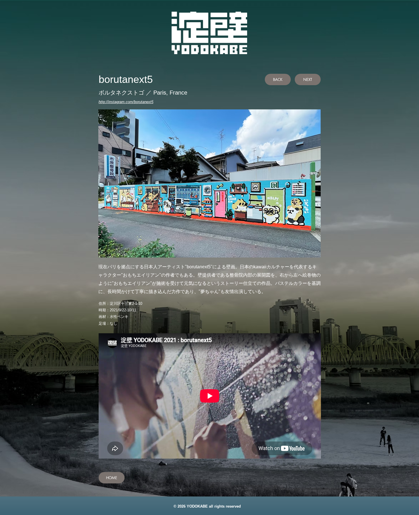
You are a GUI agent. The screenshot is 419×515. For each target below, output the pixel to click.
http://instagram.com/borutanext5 (126, 102)
